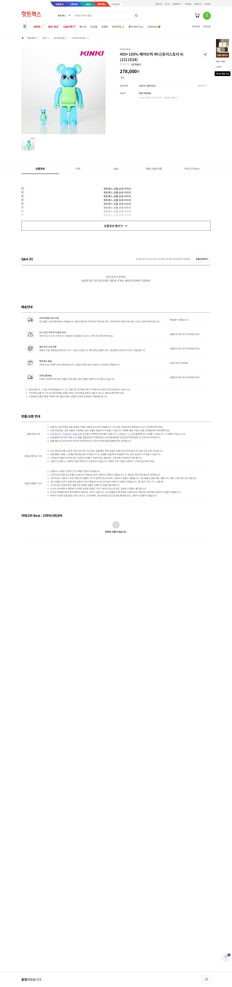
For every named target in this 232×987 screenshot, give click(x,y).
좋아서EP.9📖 (136, 26)
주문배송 (188, 4)
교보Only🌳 (154, 26)
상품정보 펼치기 (113, 226)
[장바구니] (197, 15)
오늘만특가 (69, 26)
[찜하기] (206, 979)
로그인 (167, 4)
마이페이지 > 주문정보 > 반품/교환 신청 (68, 433)
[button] (205, 54)
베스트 (83, 26)
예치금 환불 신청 (222, 73)
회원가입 (158, 4)
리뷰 (78, 168)
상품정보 (40, 168)
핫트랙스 (62, 15)
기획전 (218, 66)
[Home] (22, 38)
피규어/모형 (59, 38)
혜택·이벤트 (220, 61)
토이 (45, 38)
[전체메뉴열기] (24, 26)
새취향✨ (38, 26)
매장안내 (197, 4)
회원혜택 (176, 4)
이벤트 (104, 26)
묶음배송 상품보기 (171, 97)
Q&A (116, 168)
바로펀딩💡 (118, 26)
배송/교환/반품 (154, 168)
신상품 (93, 26)
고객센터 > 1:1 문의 (126, 433)
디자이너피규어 (79, 38)
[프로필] (207, 15)
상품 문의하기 (202, 259)
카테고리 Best (191, 168)
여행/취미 (31, 38)
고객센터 (207, 4)
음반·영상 (53, 26)
